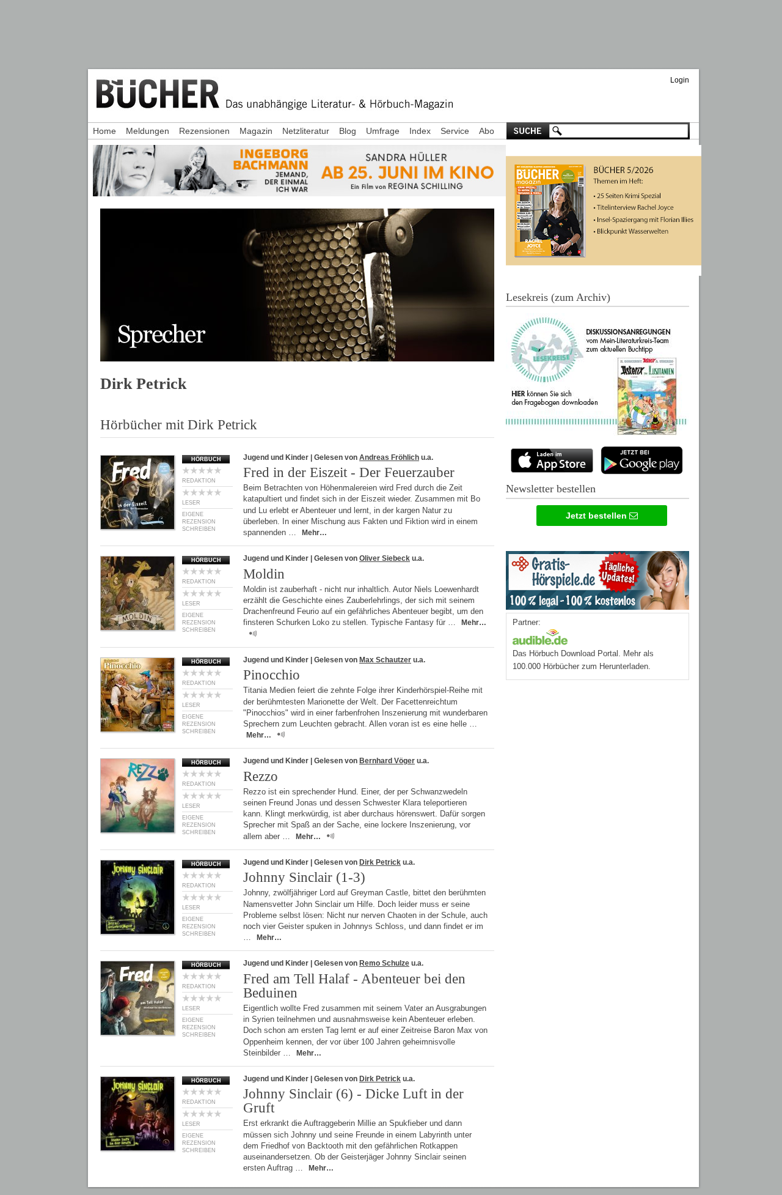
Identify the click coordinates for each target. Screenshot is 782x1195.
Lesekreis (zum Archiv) (558, 297)
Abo (486, 131)
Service (454, 131)
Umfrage (383, 131)
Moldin (264, 574)
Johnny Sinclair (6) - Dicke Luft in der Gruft (353, 1100)
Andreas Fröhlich (389, 457)
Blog (347, 131)
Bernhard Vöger (387, 761)
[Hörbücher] (540, 635)
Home (104, 131)
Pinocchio (271, 675)
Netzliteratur (305, 131)
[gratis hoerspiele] (597, 577)
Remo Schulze (384, 963)
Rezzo (260, 776)
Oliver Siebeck (384, 558)
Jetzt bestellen (597, 515)
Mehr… (314, 532)
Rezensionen (204, 131)
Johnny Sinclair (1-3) (304, 877)
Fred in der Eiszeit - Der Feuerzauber (349, 472)
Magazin (255, 131)
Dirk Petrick (380, 862)
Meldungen (147, 131)
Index (420, 131)
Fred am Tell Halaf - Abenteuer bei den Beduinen (354, 986)
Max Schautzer (385, 660)
